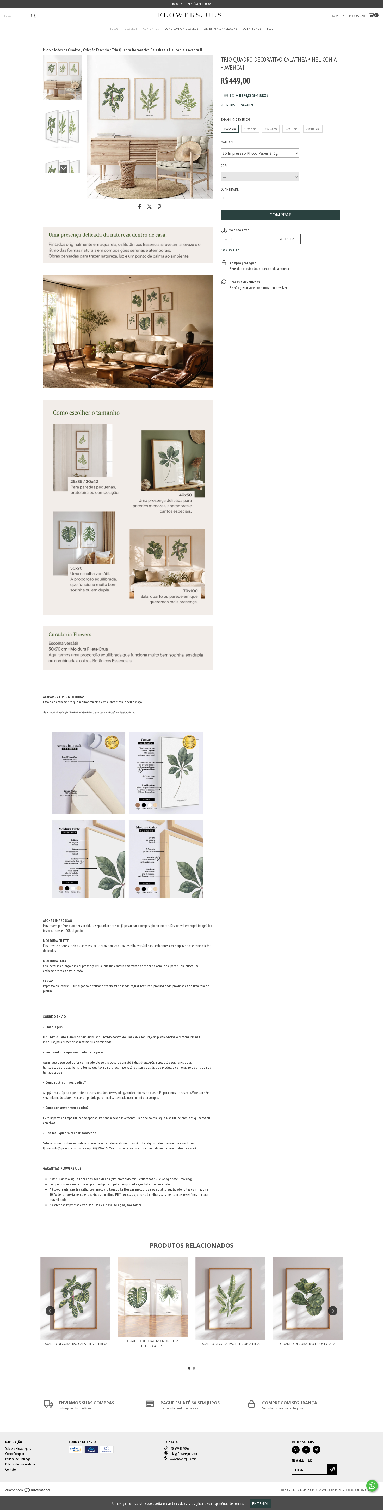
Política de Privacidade (20, 1464)
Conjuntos (151, 29)
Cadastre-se (339, 16)
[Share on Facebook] (139, 206)
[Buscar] (33, 15)
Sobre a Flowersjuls (18, 1448)
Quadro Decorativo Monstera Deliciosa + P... (152, 1343)
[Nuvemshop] (28, 1491)
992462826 (104, 1148)
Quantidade (230, 189)
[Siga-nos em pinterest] (316, 1450)
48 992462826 (180, 1448)
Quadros (131, 29)
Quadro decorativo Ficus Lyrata (307, 1344)
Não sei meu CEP (230, 250)
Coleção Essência (96, 49)
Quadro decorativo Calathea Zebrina (75, 1344)
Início (47, 49)
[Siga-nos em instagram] (296, 1450)
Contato (10, 1469)
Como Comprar (14, 1453)
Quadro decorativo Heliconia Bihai (230, 1344)
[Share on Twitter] (149, 206)
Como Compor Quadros (181, 29)
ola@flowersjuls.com (184, 1453)
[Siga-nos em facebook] (306, 1450)
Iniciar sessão (357, 16)
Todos (114, 29)
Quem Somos (252, 29)
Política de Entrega (17, 1459)
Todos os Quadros (67, 49)
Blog (270, 29)
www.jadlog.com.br (122, 1092)
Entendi (260, 1503)
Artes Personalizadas (220, 29)
